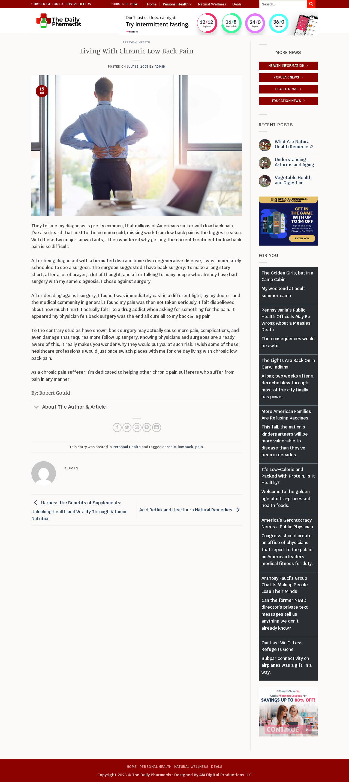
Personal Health (175, 4)
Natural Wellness (212, 4)
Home (152, 4)
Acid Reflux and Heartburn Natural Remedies (186, 509)
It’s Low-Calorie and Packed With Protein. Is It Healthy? (288, 476)
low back (185, 447)
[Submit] (311, 4)
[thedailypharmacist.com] (58, 20)
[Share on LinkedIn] (156, 427)
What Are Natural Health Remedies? (294, 144)
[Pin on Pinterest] (146, 427)
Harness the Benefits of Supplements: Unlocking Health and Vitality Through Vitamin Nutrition (78, 510)
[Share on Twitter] (126, 427)
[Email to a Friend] (137, 427)
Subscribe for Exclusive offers (61, 4)
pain (199, 447)
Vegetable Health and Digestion (293, 180)
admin (160, 66)
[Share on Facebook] (117, 427)
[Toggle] (36, 407)
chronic (169, 447)
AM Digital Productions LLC (225, 774)
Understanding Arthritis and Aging (294, 162)
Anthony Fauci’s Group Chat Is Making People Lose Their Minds (284, 584)
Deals (237, 4)
